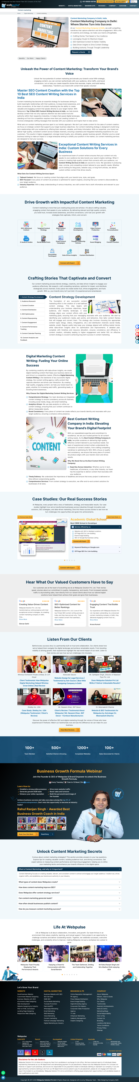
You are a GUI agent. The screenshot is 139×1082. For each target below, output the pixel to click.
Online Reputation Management (81, 994)
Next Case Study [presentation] (113, 517)
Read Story (45, 834)
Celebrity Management (78, 1018)
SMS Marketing (49, 1013)
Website (62, 6)
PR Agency (74, 996)
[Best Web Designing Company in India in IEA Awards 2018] (41, 820)
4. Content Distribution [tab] (28, 310)
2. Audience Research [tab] (28, 301)
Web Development (23, 1004)
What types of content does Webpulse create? (38, 882)
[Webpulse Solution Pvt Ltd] (11, 5)
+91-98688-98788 (89, 1)
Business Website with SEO (26, 999)
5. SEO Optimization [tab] (27, 314)
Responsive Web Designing (26, 1013)
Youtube (35, 1054)
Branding (100, 1021)
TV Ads (72, 1013)
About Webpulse (102, 994)
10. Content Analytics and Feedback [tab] (29, 339)
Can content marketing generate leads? (35, 898)
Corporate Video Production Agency (80, 1010)
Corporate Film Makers (78, 1006)
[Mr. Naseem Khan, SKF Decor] (69, 696)
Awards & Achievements (105, 1006)
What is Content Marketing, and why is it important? (41, 869)
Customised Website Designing (27, 996)
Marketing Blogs (102, 1011)
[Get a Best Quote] (3, 1078)
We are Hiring (120, 1)
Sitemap (100, 1030)
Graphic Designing (76, 1021)
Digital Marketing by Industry (54, 1023)
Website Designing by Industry (27, 1006)
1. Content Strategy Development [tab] (32, 297)
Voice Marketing (49, 1016)
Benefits (22, 58)
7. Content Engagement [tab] (28, 322)
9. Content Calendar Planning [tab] (30, 333)
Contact (133, 6)
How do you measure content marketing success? (40, 909)
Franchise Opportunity (106, 1)
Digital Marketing (74, 6)
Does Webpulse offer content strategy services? (39, 893)
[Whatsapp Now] (3, 1073)
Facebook (20, 1054)
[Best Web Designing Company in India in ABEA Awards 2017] (22, 820)
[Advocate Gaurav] (69, 664)
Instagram (28, 1054)
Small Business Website (25, 994)
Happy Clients (40, 58)
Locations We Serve (103, 1023)
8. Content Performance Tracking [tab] (28, 328)
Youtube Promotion (50, 1004)
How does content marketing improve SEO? (37, 887)
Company (112, 6)
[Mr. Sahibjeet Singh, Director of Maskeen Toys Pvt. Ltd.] (105, 664)
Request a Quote (78, 52)
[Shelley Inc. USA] (34, 696)
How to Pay (101, 1016)
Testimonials (101, 1004)
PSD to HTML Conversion (26, 1008)
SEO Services (48, 996)
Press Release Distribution (79, 999)
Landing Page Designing (25, 1011)
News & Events (102, 1008)
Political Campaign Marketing (54, 1021)
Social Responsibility (104, 1013)
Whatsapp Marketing (51, 1008)
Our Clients (101, 1001)
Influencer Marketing (77, 1016)
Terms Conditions (103, 1025)
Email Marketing (49, 1011)
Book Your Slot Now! (26, 834)
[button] (96, 527)
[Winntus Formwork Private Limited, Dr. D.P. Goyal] (34, 664)
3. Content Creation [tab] (27, 305)
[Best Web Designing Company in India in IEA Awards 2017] (32, 820)
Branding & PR (90, 6)
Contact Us (101, 1018)
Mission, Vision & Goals (105, 996)
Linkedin (49, 1054)
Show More (23, 619)
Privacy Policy (101, 1028)
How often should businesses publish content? (38, 903)
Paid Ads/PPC (48, 1006)
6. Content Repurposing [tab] (28, 318)
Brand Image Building (77, 1001)
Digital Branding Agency (78, 1004)
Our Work (122, 6)
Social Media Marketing (52, 1001)
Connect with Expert (67, 263)
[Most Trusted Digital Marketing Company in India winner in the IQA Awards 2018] (61, 820)
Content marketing (50, 1018)
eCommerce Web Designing (26, 1001)
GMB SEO (47, 999)
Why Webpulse (102, 999)
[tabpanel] (84, 315)
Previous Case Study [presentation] (25, 517)
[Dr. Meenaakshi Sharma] (105, 696)
